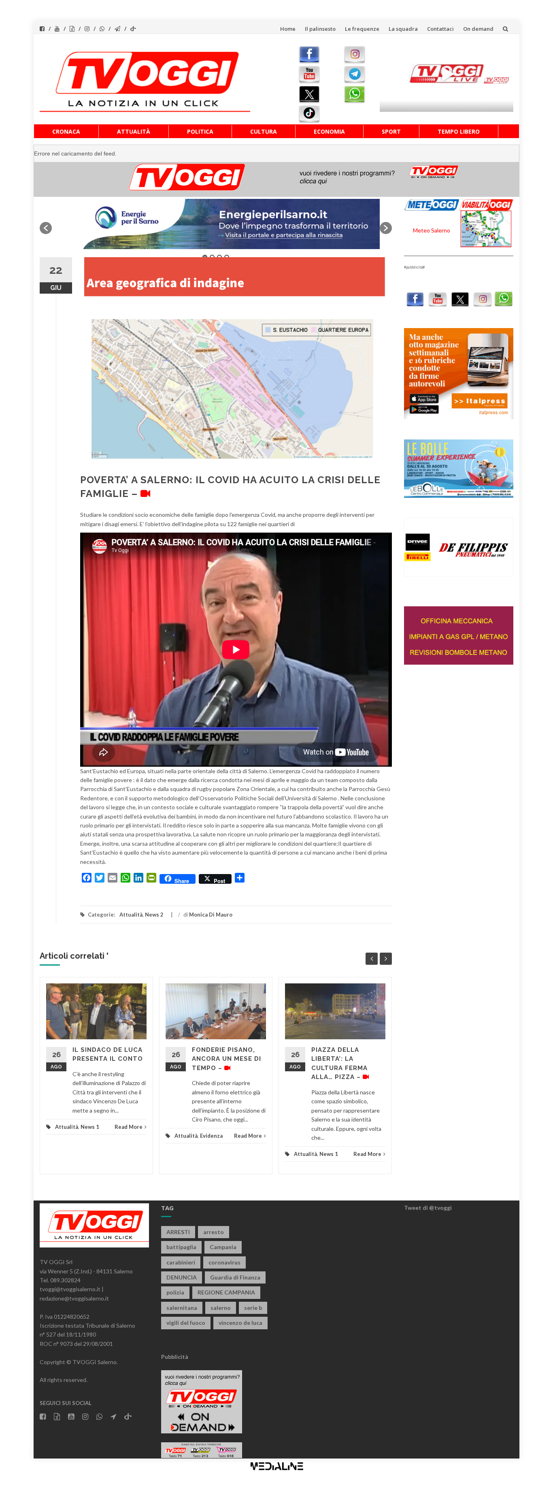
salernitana (181, 1307)
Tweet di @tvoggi (428, 1207)
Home (288, 28)
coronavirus (224, 1262)
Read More (129, 1127)
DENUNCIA (181, 1277)
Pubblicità (174, 1356)
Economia (329, 131)
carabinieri (180, 1262)
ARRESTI (178, 1231)
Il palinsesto (320, 28)
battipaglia (181, 1246)
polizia (175, 1292)
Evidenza (211, 1135)
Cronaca (66, 131)
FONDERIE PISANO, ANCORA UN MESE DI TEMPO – (226, 1059)
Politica (200, 131)
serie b (253, 1307)
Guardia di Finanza (235, 1277)
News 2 (154, 914)
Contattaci (440, 28)
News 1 (90, 1127)
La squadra (403, 28)
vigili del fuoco (185, 1322)
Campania (223, 1246)
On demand (478, 28)
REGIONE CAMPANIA (226, 1292)
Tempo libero (459, 131)
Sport (391, 131)
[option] (216, 224)
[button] (46, 228)
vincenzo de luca (240, 1322)
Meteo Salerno (431, 230)
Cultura (263, 131)
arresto (213, 1231)
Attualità (133, 131)
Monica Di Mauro (210, 914)
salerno (221, 1307)
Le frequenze (362, 28)
